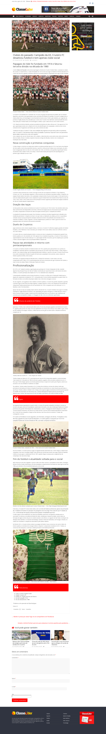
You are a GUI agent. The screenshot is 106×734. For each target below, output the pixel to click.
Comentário (15, 657)
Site (13, 694)
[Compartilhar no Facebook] (16, 609)
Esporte (35, 16)
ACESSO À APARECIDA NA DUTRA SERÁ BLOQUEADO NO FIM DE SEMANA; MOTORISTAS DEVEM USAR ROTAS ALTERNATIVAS (61, 1)
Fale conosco (20, 16)
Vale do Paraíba (66, 716)
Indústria (48, 16)
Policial (54, 16)
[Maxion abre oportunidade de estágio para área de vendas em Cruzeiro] (21, 631)
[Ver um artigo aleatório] (92, 16)
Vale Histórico (66, 718)
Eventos (41, 16)
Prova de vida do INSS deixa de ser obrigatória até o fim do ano (40, 643)
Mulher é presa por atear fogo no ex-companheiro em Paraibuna (33, 616)
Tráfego (71, 16)
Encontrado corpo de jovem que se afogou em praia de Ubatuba (60, 643)
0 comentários (34, 60)
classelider (27, 60)
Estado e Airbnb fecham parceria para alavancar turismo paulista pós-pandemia (44, 623)
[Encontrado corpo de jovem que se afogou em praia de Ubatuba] (60, 631)
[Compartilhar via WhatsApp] (28, 609)
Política (60, 16)
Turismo (78, 16)
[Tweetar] (23, 609)
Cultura (48, 713)
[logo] (22, 712)
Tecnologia (65, 723)
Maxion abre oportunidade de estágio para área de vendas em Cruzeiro (21, 643)
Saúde (66, 16)
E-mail (14, 686)
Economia (28, 16)
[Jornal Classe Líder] (13, 16)
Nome (14, 678)
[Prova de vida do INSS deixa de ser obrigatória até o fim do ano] (40, 631)
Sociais (48, 723)
